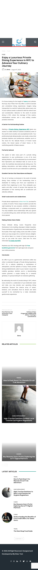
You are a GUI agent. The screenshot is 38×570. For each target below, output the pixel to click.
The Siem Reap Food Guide (23, 531)
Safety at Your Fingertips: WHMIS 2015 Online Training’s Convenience (28, 314)
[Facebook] (11, 561)
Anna (8, 69)
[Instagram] (13, 561)
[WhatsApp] (27, 561)
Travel (18, 377)
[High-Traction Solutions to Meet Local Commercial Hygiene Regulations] (19, 404)
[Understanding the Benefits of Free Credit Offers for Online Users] (7, 517)
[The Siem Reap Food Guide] (7, 530)
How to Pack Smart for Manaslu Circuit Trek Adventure (19, 381)
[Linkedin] (17, 561)
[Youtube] (30, 561)
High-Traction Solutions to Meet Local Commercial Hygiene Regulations (19, 419)
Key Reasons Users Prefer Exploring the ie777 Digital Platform (19, 458)
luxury (26, 101)
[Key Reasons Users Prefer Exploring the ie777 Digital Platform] (19, 442)
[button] (35, 42)
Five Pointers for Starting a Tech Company (7, 313)
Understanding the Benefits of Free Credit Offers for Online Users (25, 518)
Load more (18, 538)
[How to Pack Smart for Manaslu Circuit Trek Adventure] (19, 366)
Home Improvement (18, 416)
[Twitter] (24, 561)
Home (3, 51)
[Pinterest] (20, 561)
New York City (24, 201)
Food (8, 51)
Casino (18, 454)
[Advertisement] (19, 19)
